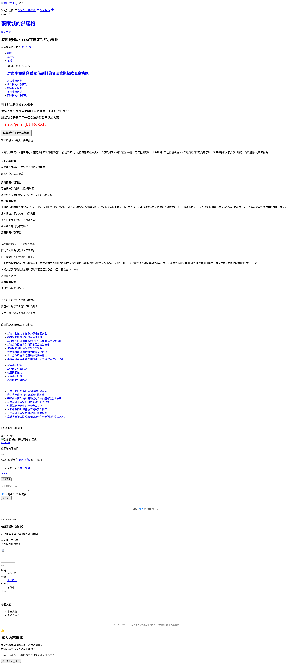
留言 (28, 459)
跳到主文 (6, 32)
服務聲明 (175, 625)
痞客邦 (22, 459)
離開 (17, 661)
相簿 (9, 53)
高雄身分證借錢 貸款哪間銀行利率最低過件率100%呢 (36, 359)
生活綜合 (26, 47)
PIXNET (123, 625)
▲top (4, 473)
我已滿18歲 (7, 661)
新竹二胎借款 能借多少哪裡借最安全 (27, 333)
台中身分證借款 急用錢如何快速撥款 (27, 355)
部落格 (11, 57)
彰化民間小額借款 (17, 84)
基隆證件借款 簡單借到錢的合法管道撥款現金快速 (34, 341)
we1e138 (5, 442)
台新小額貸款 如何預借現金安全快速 (27, 352)
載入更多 (6, 479)
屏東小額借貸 (14, 80)
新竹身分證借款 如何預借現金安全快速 (28, 344)
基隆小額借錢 (14, 91)
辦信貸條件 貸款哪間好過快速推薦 (25, 337)
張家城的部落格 (18, 23)
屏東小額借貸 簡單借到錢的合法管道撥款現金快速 (48, 73)
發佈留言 (6, 498)
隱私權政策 (163, 625)
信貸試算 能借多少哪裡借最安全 (24, 348)
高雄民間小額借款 (17, 95)
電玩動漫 (25, 468)
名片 (9, 60)
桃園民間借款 (14, 88)
